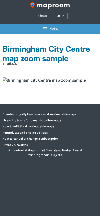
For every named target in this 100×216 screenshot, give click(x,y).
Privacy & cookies (15, 145)
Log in (60, 16)
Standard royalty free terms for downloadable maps (39, 114)
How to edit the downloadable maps (28, 126)
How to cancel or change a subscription (31, 139)
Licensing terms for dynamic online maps (32, 120)
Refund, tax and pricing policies (25, 133)
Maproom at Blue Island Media (49, 150)
